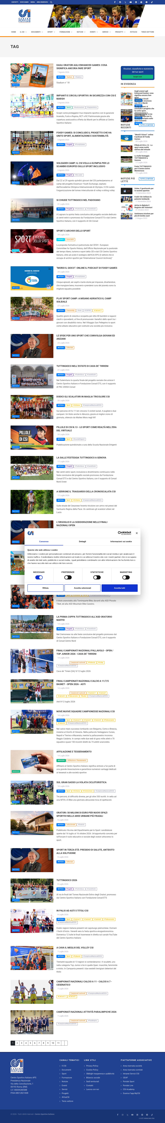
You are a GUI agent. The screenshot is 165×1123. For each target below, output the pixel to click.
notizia (16, 85)
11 (58, 1043)
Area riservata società (132, 1066)
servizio (16, 771)
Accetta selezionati (82, 588)
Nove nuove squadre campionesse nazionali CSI (85, 711)
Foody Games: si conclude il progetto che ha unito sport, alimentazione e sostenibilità (144, 110)
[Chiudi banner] (137, 533)
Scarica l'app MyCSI (131, 1093)
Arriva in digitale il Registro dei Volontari (143, 206)
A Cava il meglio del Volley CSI (74, 947)
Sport (64, 1074)
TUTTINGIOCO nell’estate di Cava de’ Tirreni (82, 366)
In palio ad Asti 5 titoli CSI (72, 910)
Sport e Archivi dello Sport (73, 230)
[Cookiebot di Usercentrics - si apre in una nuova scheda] (120, 533)
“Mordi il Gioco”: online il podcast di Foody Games (86, 268)
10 (53, 1043)
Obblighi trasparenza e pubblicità (100, 1074)
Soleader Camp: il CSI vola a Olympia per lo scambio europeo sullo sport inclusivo (143, 117)
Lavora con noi (92, 1089)
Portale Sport (128, 1081)
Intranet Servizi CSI (131, 1074)
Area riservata (42, 2)
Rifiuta (45, 588)
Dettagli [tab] (82, 541)
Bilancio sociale (93, 1078)
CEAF (125, 1078)
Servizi (64, 1089)
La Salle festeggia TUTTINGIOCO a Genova (81, 457)
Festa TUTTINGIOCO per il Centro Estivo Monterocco (142, 168)
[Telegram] (146, 2)
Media (33, 2)
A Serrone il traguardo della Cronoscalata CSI (86, 491)
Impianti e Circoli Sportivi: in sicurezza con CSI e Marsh (143, 101)
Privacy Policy (92, 1066)
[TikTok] (151, 2)
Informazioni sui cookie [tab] (121, 541)
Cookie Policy (92, 1070)
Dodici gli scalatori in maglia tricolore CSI (83, 396)
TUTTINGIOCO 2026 (66, 880)
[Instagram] (120, 2)
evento (15, 250)
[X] (125, 2)
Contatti (14, 2)
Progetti (65, 1093)
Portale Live (128, 1085)
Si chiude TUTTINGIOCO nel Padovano (78, 200)
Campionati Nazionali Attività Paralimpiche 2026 (86, 1011)
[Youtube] (130, 2)
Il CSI (64, 1066)
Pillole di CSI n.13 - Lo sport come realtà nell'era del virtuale (143, 147)
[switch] (68, 577)
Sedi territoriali (92, 1081)
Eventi (64, 1085)
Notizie (65, 1081)
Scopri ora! (137, 77)
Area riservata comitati (133, 1070)
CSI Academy (128, 1089)
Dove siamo (24, 2)
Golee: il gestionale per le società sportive (144, 189)
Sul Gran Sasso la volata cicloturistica (81, 782)
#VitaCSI (65, 1097)
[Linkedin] (136, 2)
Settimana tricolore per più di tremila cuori (144, 215)
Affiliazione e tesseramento (74, 751)
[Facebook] (114, 2)
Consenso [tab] (43, 541)
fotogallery (18, 670)
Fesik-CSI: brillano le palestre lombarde (143, 198)
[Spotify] (141, 2)
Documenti (66, 1070)
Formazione (67, 1078)
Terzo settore (67, 1101)
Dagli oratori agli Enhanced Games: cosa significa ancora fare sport (144, 94)
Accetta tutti (119, 588)
